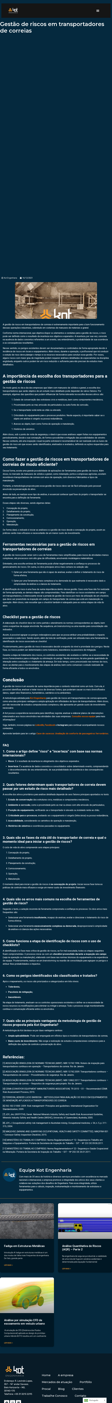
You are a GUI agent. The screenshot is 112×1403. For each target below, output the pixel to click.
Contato (80, 1395)
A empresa (65, 1375)
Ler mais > (8, 1265)
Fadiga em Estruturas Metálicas (24, 1246)
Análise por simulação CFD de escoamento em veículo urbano (24, 1322)
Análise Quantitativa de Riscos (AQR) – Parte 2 (81, 1247)
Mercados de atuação (57, 1382)
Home (46, 1375)
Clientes (78, 1389)
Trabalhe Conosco (54, 1395)
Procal (46, 1389)
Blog (61, 1389)
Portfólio (86, 1382)
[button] (97, 10)
